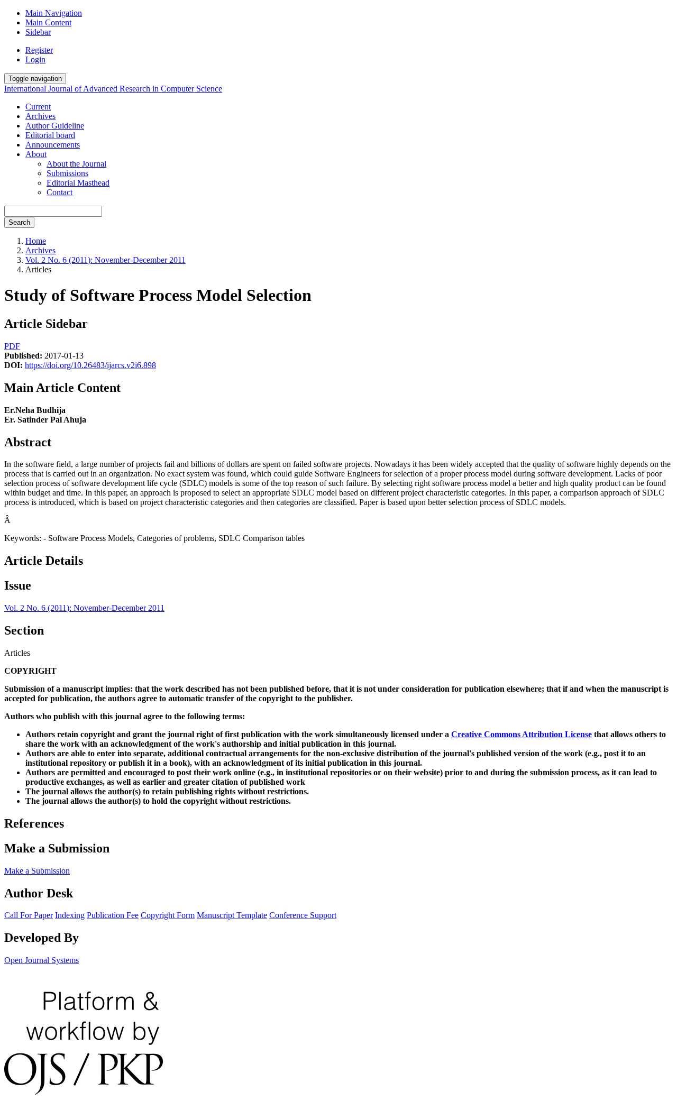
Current (38, 106)
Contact (59, 192)
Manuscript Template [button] (232, 915)
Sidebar (38, 31)
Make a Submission (37, 870)
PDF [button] (12, 346)
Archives (40, 116)
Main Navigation (53, 12)
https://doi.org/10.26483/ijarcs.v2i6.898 (90, 365)
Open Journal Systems (41, 960)
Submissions (67, 173)
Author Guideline (54, 125)
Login (35, 59)
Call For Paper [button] (28, 915)
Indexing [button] (70, 915)
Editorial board (50, 135)
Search (19, 222)
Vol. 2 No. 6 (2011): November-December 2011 (105, 259)
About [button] (36, 154)
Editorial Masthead (78, 182)
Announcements (52, 144)
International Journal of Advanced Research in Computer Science (113, 88)
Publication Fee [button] (113, 915)
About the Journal (76, 163)
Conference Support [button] (302, 915)
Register (39, 49)
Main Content (48, 22)
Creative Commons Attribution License (521, 734)
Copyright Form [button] (168, 915)
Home (35, 240)
